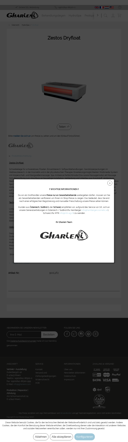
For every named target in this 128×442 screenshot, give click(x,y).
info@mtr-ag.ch (67, 213)
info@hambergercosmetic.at (95, 210)
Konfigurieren (84, 436)
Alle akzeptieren (61, 436)
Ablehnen (41, 436)
